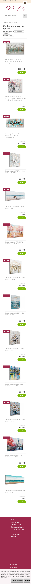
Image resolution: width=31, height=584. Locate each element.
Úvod (5, 22)
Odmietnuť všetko (17, 580)
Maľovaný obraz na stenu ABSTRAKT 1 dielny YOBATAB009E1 (13, 135)
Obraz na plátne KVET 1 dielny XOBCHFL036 (15, 349)
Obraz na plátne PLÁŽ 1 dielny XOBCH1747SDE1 (14, 207)
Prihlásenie (6, 0)
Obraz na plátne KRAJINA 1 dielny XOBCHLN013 (14, 385)
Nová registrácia (14, 0)
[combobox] (19, 31)
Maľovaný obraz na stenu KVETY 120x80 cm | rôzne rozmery (13, 61)
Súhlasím (27, 580)
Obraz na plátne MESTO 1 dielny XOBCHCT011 (13, 456)
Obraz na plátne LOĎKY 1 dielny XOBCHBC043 (15, 314)
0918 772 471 (14, 567)
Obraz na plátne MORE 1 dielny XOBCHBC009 (15, 491)
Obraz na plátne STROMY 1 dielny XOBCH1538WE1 (14, 243)
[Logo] (15, 8)
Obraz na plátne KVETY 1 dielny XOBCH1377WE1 (15, 278)
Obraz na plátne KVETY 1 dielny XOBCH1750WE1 (15, 172)
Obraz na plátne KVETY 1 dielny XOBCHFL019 (15, 420)
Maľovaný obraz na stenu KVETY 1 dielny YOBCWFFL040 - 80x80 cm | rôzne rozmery (15, 98)
